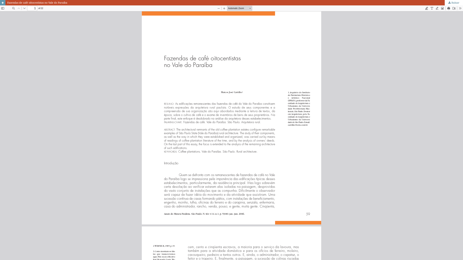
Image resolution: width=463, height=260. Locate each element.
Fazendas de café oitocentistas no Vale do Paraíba (37, 2)
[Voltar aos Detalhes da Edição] (2, 2)
